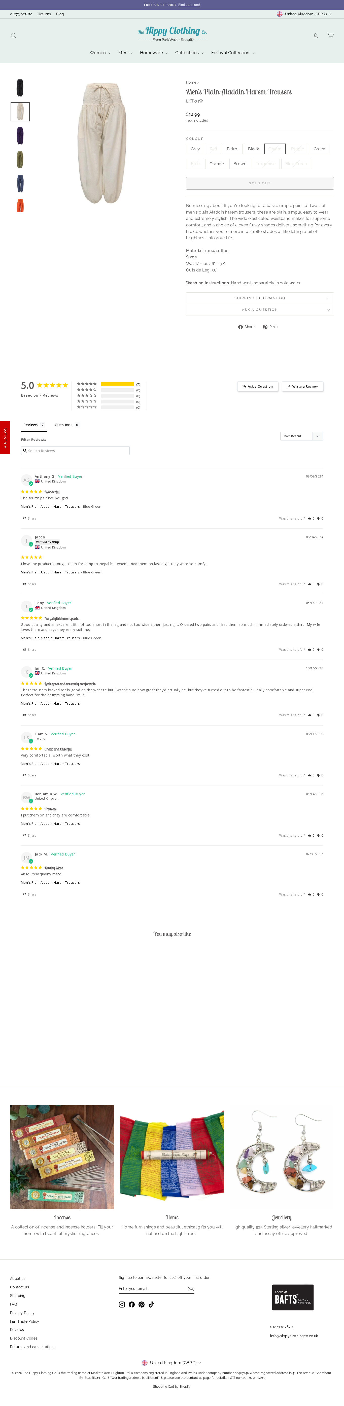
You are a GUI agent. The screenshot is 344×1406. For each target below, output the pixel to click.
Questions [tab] (64, 424)
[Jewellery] (282, 1157)
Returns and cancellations (32, 1347)
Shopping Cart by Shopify (172, 1386)
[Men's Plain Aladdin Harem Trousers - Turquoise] (82, 1050)
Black (253, 149)
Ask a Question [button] (260, 386)
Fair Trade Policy (24, 1321)
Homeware (152, 52)
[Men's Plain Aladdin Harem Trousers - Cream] (41, 1050)
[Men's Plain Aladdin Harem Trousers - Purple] (48, 1050)
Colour (195, 139)
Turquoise (266, 163)
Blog (60, 14)
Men (123, 52)
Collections (187, 52)
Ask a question (260, 310)
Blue (195, 163)
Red (213, 149)
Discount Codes (24, 1338)
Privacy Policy (22, 1313)
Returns (44, 14)
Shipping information (260, 298)
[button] (311, 518)
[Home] (172, 1157)
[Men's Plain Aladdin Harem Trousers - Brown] (75, 1050)
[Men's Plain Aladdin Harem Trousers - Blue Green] (48, 1056)
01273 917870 (21, 14)
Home (191, 82)
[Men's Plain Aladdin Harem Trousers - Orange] (68, 1050)
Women (98, 52)
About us (17, 1279)
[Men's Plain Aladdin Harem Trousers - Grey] (14, 1050)
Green (319, 149)
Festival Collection (231, 52)
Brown (239, 163)
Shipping (17, 1296)
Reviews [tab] (30, 424)
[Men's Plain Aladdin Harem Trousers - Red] (21, 1050)
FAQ (13, 1304)
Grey (195, 149)
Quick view (48, 1021)
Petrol (232, 149)
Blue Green (296, 163)
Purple (297, 149)
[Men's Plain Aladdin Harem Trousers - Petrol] (28, 1050)
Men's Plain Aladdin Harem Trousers (50, 506)
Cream (275, 149)
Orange (217, 163)
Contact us (19, 1287)
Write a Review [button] (305, 386)
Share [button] (32, 518)
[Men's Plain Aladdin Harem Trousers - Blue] (62, 1050)
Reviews (17, 1330)
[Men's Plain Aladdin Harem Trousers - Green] (55, 1050)
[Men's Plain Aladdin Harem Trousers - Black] (34, 1050)
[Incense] (62, 1157)
